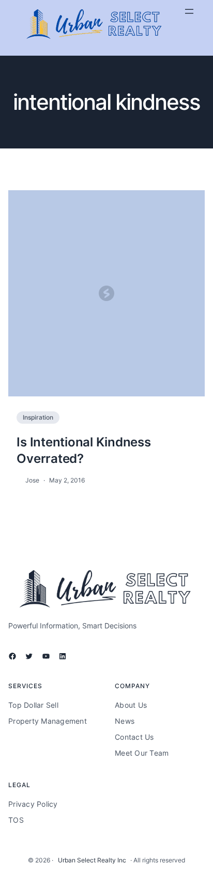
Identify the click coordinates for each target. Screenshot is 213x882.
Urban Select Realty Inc (92, 860)
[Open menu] (189, 11)
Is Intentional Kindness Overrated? (83, 450)
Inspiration (38, 417)
